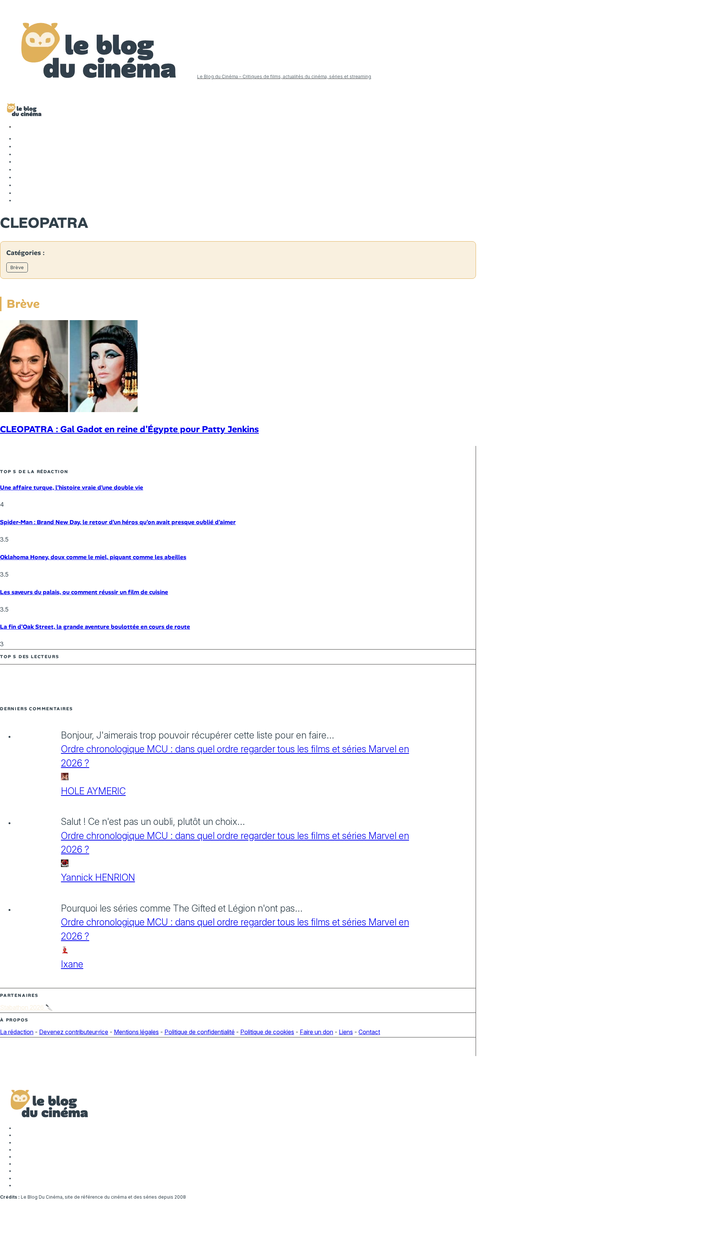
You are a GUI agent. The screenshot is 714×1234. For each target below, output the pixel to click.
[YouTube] (18, 162)
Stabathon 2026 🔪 (26, 1007)
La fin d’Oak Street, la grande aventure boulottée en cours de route (95, 627)
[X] (18, 146)
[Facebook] (18, 138)
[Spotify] (18, 193)
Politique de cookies (267, 1032)
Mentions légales (136, 1032)
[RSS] (18, 200)
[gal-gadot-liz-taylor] (69, 410)
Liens (346, 1032)
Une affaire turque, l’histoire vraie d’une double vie (71, 487)
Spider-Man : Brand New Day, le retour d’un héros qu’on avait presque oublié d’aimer (118, 522)
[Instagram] (18, 154)
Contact (369, 1032)
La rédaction (16, 1032)
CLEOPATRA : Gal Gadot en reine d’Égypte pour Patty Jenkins (129, 429)
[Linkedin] (18, 169)
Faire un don (316, 1032)
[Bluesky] (18, 177)
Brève (17, 267)
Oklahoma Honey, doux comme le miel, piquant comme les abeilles (93, 557)
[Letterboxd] (18, 185)
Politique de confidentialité (199, 1032)
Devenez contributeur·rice (73, 1032)
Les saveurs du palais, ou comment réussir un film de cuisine (84, 592)
